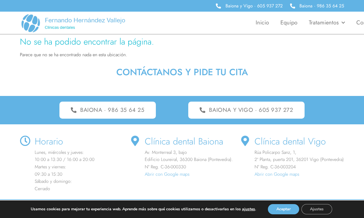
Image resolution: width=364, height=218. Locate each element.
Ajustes (317, 209)
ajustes (248, 209)
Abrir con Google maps (167, 174)
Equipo (288, 22)
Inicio (262, 22)
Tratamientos (324, 22)
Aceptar (283, 209)
